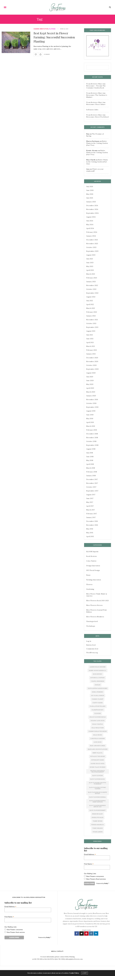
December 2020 (92, 358)
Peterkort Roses (97, 760)
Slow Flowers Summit (97, 810)
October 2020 (91, 365)
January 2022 (91, 316)
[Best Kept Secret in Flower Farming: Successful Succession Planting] (16, 42)
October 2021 (91, 323)
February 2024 (91, 232)
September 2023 (92, 251)
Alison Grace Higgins (97, 667)
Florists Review (97, 710)
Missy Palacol (97, 753)
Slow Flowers (97, 775)
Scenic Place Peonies (97, 767)
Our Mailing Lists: (90, 873)
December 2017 (92, 479)
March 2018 (90, 468)
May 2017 (89, 502)
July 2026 (89, 186)
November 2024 (92, 209)
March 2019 (90, 426)
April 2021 (90, 342)
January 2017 (91, 517)
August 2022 (90, 297)
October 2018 (91, 441)
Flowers (52, 29)
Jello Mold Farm (98, 728)
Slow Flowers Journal (97, 797)
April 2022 (90, 304)
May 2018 (89, 460)
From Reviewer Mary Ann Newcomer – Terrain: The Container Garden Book (96, 86)
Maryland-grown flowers (97, 749)
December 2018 (92, 434)
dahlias (97, 685)
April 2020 (90, 388)
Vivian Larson (97, 832)
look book (97, 742)
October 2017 (91, 487)
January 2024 (91, 236)
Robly (106, 883)
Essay (88, 575)
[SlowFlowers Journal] (57, 7)
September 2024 (92, 213)
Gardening (90, 589)
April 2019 (90, 422)
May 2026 (89, 194)
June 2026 (90, 190)
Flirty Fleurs (97, 702)
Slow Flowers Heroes (94, 605)
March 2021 (90, 346)
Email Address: (90, 854)
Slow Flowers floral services (96, 879)
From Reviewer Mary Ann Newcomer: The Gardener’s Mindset (96, 95)
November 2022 (92, 285)
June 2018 (89, 457)
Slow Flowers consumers (95, 876)
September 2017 (92, 491)
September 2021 (92, 327)
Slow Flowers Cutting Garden (97, 788)
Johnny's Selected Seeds (97, 731)
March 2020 (90, 392)
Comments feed (92, 649)
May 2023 (89, 266)
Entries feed (90, 645)
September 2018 (92, 445)
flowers (97, 713)
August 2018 (90, 449)
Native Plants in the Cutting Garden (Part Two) (97, 143)
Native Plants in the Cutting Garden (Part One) (97, 162)
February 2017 (91, 514)
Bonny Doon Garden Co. (97, 670)
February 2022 (91, 312)
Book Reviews (91, 556)
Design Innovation (93, 566)
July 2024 (89, 221)
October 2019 (91, 403)
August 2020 (91, 373)
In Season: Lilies (92, 110)
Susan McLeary (97, 814)
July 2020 (89, 377)
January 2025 (91, 202)
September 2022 (92, 293)
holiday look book (97, 720)
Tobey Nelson (97, 828)
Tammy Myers (97, 821)
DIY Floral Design (93, 570)
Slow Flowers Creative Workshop (97, 783)
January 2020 (91, 396)
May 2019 (89, 419)
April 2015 (90, 536)
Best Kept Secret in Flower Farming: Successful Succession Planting (54, 37)
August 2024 (90, 217)
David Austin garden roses (97, 688)
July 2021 (89, 335)
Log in (88, 641)
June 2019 (89, 415)
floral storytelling (97, 706)
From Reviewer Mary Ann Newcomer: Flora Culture (95, 103)
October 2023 (91, 247)
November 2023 (92, 244)
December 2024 (92, 206)
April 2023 (90, 270)
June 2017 (89, 498)
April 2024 (90, 228)
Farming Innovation (41, 29)
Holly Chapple (97, 724)
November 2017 (92, 483)
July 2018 (89, 453)
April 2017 (90, 506)
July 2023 (89, 259)
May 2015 (89, 533)
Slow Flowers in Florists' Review (97, 793)
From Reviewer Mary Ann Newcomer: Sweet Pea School (97, 116)
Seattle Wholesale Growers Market (97, 771)
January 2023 (91, 282)
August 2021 (90, 331)
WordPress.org (92, 653)
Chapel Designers (97, 681)
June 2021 (89, 339)
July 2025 (89, 198)
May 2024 (89, 225)
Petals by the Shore (97, 756)
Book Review (97, 674)
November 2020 (92, 361)
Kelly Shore (97, 735)
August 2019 (90, 411)
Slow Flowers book (97, 779)
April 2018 (90, 464)
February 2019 (91, 430)
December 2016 (92, 521)
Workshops (90, 626)
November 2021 (92, 320)
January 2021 (91, 354)
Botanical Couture (97, 677)
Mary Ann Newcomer (97, 745)
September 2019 (92, 407)
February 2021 (91, 350)
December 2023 (92, 240)
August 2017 (90, 495)
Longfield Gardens (97, 738)
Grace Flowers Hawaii (97, 717)
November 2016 (92, 525)
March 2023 (90, 274)
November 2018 (92, 438)
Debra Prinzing (97, 692)
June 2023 (89, 263)
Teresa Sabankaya (97, 824)
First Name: (88, 864)
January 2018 (91, 476)
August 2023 (90, 255)
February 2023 (91, 278)
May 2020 (89, 384)
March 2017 (90, 510)
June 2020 (90, 380)
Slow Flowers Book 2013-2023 (97, 601)
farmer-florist (97, 699)
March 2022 (90, 308)
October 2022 (91, 289)
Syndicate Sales (97, 817)
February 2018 (91, 472)
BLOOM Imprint (92, 552)
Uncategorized (92, 621)
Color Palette (91, 561)
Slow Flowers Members (95, 617)
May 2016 (89, 529)
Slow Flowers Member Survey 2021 (97, 806)
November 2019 (92, 399)
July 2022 (89, 301)
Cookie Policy (74, 973)
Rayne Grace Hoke (97, 763)
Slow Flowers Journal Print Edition (97, 801)
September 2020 (92, 369)
